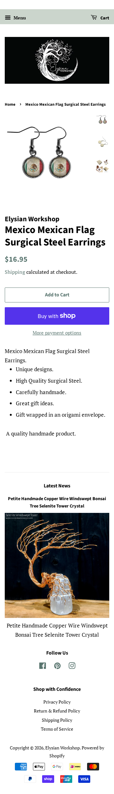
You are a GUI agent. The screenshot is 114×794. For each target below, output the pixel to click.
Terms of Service (57, 729)
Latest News (57, 485)
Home (10, 104)
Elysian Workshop (62, 748)
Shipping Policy (57, 720)
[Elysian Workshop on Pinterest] (57, 667)
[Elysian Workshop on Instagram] (71, 667)
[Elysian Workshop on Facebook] (42, 667)
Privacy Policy (57, 702)
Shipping (15, 271)
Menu (19, 18)
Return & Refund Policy (57, 711)
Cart (104, 18)
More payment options (57, 333)
